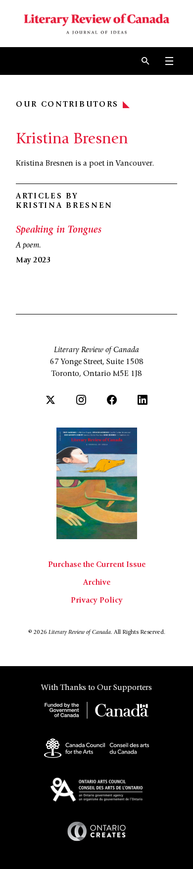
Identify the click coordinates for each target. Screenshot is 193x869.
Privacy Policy (97, 601)
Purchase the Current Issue (96, 565)
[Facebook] (112, 400)
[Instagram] (81, 400)
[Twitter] (50, 400)
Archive (96, 583)
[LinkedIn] (142, 400)
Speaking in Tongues (58, 231)
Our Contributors (67, 105)
